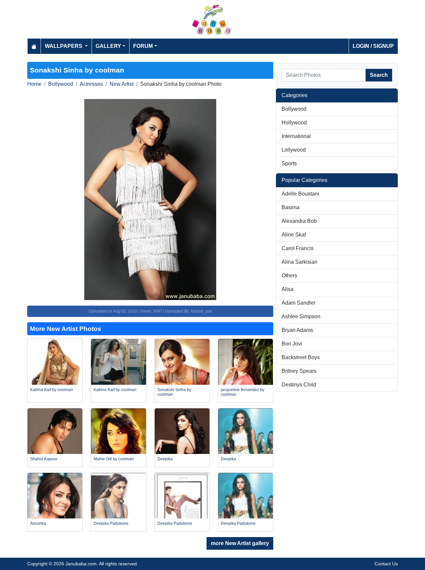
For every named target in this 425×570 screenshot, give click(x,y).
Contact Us (386, 563)
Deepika (165, 459)
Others (289, 275)
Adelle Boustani (300, 194)
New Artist (121, 84)
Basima (290, 207)
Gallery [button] (108, 46)
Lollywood (294, 150)
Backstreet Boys (301, 357)
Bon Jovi (292, 344)
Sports (289, 163)
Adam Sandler (298, 303)
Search (379, 75)
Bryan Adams (297, 330)
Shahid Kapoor (43, 459)
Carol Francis (297, 248)
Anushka (38, 523)
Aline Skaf (294, 234)
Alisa (288, 289)
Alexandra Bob (299, 221)
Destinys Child (299, 384)
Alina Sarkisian (299, 262)
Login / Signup (373, 46)
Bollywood (60, 84)
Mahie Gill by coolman (114, 459)
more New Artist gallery (240, 543)
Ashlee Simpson (301, 316)
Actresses (91, 84)
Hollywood (294, 122)
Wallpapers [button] (64, 46)
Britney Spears (299, 371)
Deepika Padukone (111, 523)
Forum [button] (143, 46)
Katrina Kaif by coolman (51, 389)
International (296, 136)
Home (34, 84)
